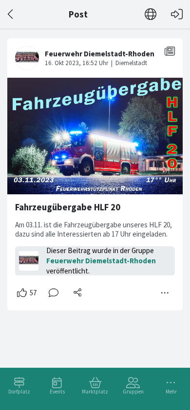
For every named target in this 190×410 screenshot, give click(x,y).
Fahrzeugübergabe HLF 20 (67, 207)
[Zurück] (10, 14)
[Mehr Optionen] (165, 293)
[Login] (177, 14)
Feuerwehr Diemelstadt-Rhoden (101, 260)
